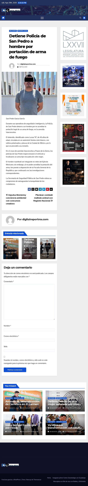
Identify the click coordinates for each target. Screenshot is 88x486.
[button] (80, 18)
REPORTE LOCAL (22, 30)
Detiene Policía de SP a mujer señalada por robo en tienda (63, 404)
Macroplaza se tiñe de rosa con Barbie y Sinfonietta (69, 481)
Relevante (13, 30)
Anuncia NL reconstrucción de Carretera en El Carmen (22, 403)
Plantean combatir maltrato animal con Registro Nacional (43, 198)
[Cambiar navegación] (42, 18)
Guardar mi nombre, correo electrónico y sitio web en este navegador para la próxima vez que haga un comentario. (25, 361)
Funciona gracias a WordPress (11, 479)
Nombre (7, 326)
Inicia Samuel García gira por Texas (20, 426)
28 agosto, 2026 (13, 408)
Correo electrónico (11, 336)
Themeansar (37, 479)
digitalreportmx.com (28, 64)
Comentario (9, 281)
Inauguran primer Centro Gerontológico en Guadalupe (69, 478)
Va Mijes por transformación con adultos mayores (65, 428)
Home (49, 478)
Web (5, 346)
